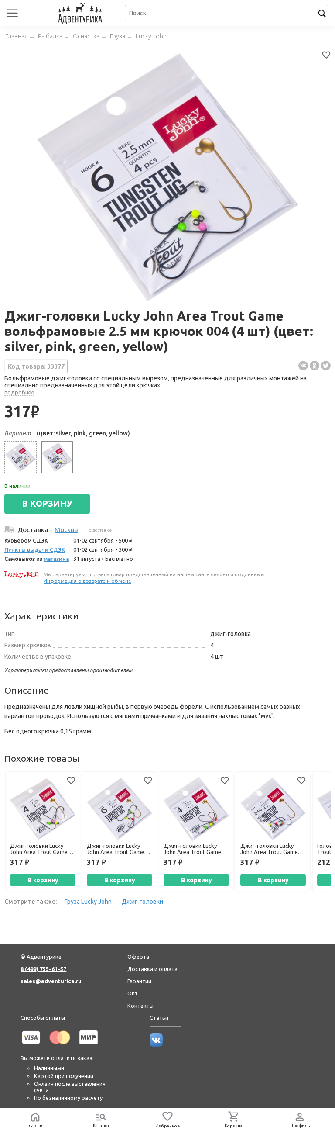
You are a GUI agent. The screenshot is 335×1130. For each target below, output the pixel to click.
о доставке (100, 530)
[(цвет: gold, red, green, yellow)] (20, 457)
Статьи (159, 1018)
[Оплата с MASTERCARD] (59, 1046)
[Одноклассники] (314, 365)
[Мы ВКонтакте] (156, 1044)
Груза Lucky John (88, 901)
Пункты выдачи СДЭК (34, 549)
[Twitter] (326, 365)
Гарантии (139, 981)
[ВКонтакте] (303, 365)
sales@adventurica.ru (51, 981)
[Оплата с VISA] (31, 1046)
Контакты (140, 1005)
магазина (56, 559)
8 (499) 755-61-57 (43, 969)
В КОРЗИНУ (47, 503)
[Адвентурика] (81, 13)
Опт (132, 993)
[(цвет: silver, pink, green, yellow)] (57, 457)
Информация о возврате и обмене (87, 581)
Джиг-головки (142, 901)
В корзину (42, 880)
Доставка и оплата (152, 969)
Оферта (138, 957)
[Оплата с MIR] (88, 1046)
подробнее (19, 392)
